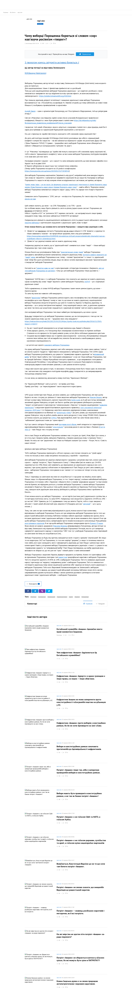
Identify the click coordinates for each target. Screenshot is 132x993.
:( (78, 62)
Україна (77, 597)
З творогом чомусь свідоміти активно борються (51, 62)
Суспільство (41, 597)
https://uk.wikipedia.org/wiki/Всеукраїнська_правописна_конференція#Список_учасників (60, 121)
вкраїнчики (36, 297)
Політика (33, 597)
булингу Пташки (96, 523)
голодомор (85, 597)
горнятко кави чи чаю (45, 268)
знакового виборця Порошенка (56, 345)
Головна (5, 12)
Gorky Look (75, 400)
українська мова (62, 597)
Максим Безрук (96, 397)
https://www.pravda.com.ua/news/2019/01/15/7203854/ (47, 171)
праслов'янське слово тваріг (72, 252)
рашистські (62, 557)
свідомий (86, 504)
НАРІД (87, 281)
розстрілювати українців (34, 523)
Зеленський (51, 597)
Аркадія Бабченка (32, 222)
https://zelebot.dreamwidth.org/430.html (55, 96)
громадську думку (64, 412)
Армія (70, 597)
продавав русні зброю (67, 424)
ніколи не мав (30, 199)
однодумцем (58, 427)
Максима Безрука (60, 526)
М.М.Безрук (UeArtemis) (35, 73)
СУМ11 (54, 418)
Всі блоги (12, 12)
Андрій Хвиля (30, 111)
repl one (20, 12)
